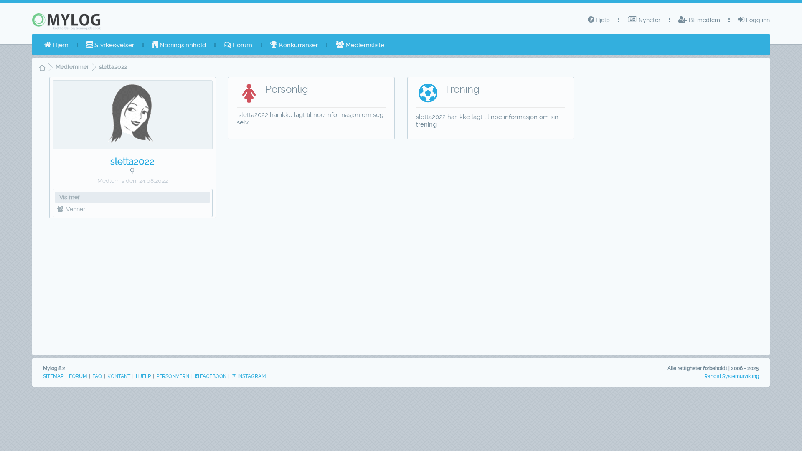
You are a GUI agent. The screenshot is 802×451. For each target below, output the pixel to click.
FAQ (97, 376)
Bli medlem (703, 20)
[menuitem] (56, 45)
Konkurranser (297, 45)
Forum (241, 45)
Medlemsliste (364, 45)
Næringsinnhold (182, 45)
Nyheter (648, 20)
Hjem (60, 45)
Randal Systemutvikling (731, 376)
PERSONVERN (172, 376)
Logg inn (757, 20)
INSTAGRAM (251, 376)
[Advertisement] (132, 284)
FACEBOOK (212, 376)
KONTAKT (118, 376)
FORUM (78, 376)
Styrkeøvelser (113, 45)
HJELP (143, 376)
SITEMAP (53, 376)
